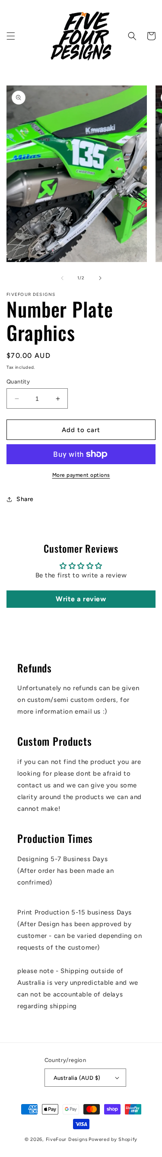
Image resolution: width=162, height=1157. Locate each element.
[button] (10, 36)
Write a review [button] (81, 599)
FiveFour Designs (67, 1139)
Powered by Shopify (113, 1139)
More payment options (81, 475)
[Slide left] (62, 278)
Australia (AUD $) (77, 1078)
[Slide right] (100, 278)
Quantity (18, 381)
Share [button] (25, 499)
